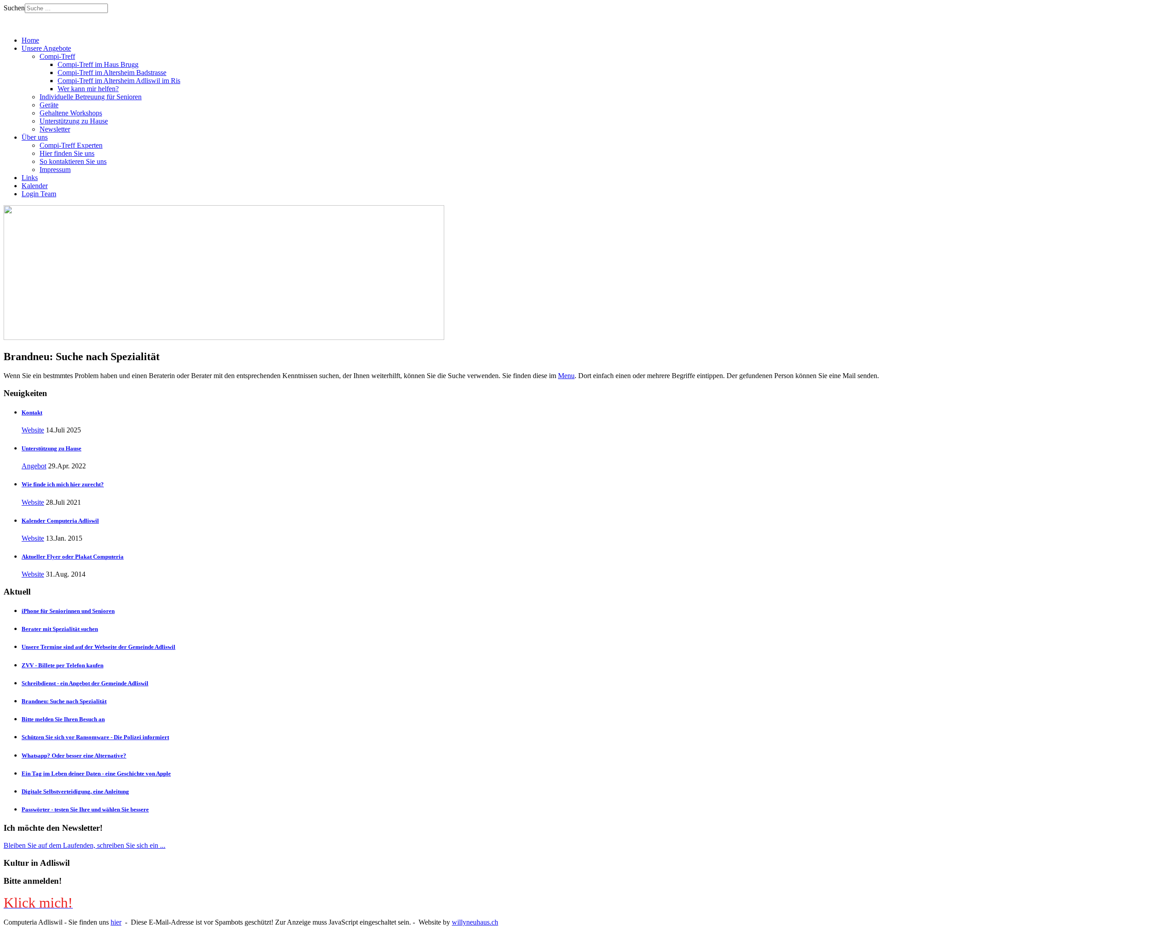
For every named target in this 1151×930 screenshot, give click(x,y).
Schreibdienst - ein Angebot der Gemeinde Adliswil (85, 683)
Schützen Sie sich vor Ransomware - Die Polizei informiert (95, 737)
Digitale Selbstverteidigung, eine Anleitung (75, 791)
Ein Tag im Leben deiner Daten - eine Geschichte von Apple (96, 773)
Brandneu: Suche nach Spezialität (64, 701)
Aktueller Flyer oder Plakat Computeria (73, 556)
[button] (46, 48)
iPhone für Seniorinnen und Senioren (68, 611)
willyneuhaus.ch (475, 922)
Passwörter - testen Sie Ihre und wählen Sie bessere (85, 809)
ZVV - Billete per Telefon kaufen (62, 665)
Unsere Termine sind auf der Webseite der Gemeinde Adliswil (98, 647)
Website (33, 430)
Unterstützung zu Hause (51, 448)
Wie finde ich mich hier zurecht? (63, 484)
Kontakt (32, 412)
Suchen (14, 8)
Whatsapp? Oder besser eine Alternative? (74, 755)
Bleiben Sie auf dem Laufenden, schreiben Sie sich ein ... (84, 845)
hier (116, 922)
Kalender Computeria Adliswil (60, 520)
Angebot (34, 466)
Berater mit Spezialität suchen (60, 629)
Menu (566, 375)
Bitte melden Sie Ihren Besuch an (63, 719)
